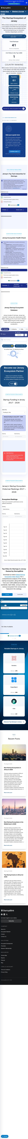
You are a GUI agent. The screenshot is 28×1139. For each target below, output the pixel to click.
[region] (14, 353)
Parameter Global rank (17, 285)
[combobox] (14, 194)
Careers (3, 934)
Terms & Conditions (5, 969)
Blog (2, 962)
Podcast (3, 960)
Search (2, 599)
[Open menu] (25, 7)
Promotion (3, 946)
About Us (3, 929)
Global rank (19, 209)
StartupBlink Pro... (16, 188)
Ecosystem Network (5, 931)
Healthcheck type (4, 191)
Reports (3, 957)
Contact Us (3, 936)
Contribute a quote (14, 151)
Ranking (4, 506)
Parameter (5, 285)
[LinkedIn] (4, 914)
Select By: (4, 409)
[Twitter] (7, 914)
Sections (5, 1136)
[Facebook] (2, 914)
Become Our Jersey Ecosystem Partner (12, 108)
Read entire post (8, 792)
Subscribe (11, 921)
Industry (5, 209)
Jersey (3, 14)
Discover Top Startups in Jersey (13, 722)
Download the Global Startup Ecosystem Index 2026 (13, 36)
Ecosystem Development (7, 943)
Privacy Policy (4, 972)
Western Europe (18, 11)
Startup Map (4, 955)
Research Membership (6, 948)
